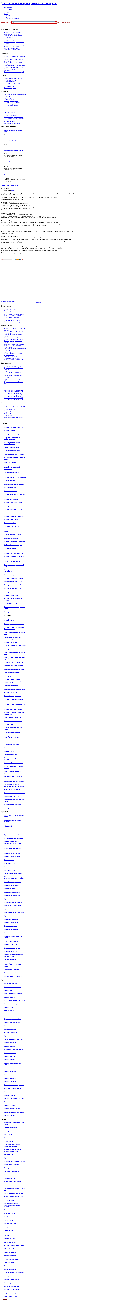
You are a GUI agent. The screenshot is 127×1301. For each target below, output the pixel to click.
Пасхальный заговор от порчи (13, 763)
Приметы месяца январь (12, 895)
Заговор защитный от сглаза (13, 804)
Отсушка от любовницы (11, 112)
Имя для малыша (9, 888)
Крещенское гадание (10, 1029)
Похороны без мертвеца (11, 1227)
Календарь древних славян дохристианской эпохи (12, 1150)
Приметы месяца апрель (12, 853)
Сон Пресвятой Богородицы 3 (13, 396)
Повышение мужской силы (12, 123)
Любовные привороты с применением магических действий (12, 1205)
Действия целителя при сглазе (13, 662)
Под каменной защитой (11, 1293)
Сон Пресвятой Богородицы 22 (13, 390)
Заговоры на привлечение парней (14, 72)
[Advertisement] (38, 280)
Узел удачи (7, 1168)
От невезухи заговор (10, 754)
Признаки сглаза (9, 751)
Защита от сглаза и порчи (12, 789)
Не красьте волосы (9, 99)
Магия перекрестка (9, 121)
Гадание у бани (8, 1007)
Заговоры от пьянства (11, 519)
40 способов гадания (10, 80)
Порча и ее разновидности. (12, 747)
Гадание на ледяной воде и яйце (14, 1085)
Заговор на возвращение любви (13, 117)
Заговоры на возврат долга (12, 49)
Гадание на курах (9, 997)
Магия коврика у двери (11, 1259)
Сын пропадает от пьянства (13, 1276)
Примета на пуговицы (10, 104)
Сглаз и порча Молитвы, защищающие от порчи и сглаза (13, 317)
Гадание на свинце (10, 1053)
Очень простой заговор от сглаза (14, 624)
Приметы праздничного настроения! (11, 825)
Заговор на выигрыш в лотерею (14, 612)
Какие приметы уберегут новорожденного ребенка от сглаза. (12, 964)
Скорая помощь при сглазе (12, 717)
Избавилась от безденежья (12, 113)
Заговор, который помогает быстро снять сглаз (12, 619)
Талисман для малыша (11, 1286)
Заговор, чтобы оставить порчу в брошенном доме (14, 628)
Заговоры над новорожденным (13, 434)
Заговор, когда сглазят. (11, 692)
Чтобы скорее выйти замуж (12, 358)
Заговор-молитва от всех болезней (14, 585)
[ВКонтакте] (13, 259)
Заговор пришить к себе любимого (14, 65)
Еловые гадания (9, 1102)
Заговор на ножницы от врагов (14, 516)
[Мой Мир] (19, 259)
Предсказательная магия (12, 1158)
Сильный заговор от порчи (12, 696)
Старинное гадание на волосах (13, 78)
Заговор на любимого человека (13, 578)
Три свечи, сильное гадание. (13, 1088)
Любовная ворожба (10, 1223)
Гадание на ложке (9, 1025)
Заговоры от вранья (10, 491)
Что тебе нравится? (10, 959)
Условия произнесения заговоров (14, 541)
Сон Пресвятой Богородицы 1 (13, 393)
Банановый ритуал (10, 1238)
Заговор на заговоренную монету (14, 45)
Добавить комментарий (8, 301)
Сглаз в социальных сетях (12, 741)
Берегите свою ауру (10, 1242)
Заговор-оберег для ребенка (12, 526)
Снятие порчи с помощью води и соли (13, 150)
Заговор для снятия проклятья (13, 427)
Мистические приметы (11, 941)
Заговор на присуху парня (12, 450)
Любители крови (9, 1178)
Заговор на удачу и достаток (12, 32)
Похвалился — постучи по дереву (14, 838)
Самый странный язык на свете (14, 1272)
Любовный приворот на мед (13, 581)
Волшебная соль (9, 860)
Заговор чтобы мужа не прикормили (11, 570)
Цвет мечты (8, 1134)
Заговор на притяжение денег (13, 509)
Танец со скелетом (10, 1255)
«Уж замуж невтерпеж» (11, 101)
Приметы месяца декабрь (12, 892)
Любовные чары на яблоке (12, 1185)
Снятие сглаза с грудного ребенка (14, 689)
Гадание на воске (9, 1059)
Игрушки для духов (10, 1269)
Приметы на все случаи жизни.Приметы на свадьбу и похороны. (13, 843)
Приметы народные (10, 944)
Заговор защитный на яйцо (12, 732)
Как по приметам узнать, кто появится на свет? (13, 849)
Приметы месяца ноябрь (12, 932)
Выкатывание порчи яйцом (12, 320)
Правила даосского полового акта (14, 912)
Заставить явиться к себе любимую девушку (12, 438)
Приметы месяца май (11, 922)
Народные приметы (10, 951)
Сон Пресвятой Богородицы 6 (13, 395)
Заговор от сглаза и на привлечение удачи (11, 549)
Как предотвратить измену (12, 1210)
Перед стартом (8, 1283)
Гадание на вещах (9, 1056)
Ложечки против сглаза (11, 744)
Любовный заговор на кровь (13, 545)
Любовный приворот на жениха (14, 454)
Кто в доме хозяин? (10, 973)
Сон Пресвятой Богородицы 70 (13, 399)
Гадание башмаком (10, 1081)
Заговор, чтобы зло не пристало (14, 556)
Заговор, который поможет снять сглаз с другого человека (14, 736)
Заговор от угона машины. (12, 512)
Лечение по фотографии (11, 1289)
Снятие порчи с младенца (12, 672)
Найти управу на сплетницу (12, 1181)
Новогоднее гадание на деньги (13, 1049)
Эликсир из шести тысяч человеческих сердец (12, 1145)
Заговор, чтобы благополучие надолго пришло (13, 36)
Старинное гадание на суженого (14, 1112)
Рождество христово (10, 185)
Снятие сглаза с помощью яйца (14, 669)
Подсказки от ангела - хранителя (13, 366)
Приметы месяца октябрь (12, 835)
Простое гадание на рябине (12, 1019)
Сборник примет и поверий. (12, 102)
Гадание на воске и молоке (12, 987)
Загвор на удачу (9, 575)
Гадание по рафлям (10, 1078)
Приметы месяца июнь (11, 899)
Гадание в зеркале (9, 1105)
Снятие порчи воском (11, 685)
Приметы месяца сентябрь (12, 856)
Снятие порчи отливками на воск (14, 314)
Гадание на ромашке (10, 1091)
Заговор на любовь (10, 523)
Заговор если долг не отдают (13, 592)
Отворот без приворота (11, 447)
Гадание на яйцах (9, 81)
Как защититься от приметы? (13, 976)
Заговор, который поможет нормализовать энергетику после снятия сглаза (14, 680)
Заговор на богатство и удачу (13, 588)
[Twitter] (15, 259)
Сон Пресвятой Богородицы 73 (13, 398)
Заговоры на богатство (11, 538)
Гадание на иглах (9, 86)
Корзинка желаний (10, 870)
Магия (13, 190)
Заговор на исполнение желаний (13, 38)
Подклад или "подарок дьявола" (14, 781)
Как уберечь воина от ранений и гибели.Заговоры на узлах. (14, 560)
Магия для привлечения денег (13, 1196)
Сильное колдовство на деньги (13, 1175)
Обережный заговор (10, 603)
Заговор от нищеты (10, 487)
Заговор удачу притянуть (11, 34)
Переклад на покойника (11, 1279)
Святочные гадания (10, 88)
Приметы (7, 916)
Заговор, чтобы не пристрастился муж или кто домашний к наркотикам (14, 467)
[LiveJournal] (21, 259)
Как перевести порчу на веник (13, 665)
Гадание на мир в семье (11, 1071)
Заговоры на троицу (10, 309)
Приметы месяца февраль (12, 948)
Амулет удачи (8, 1154)
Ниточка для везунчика (11, 48)
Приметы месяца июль (11, 885)
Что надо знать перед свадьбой (13, 105)
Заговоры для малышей (11, 1032)
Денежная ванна (9, 1200)
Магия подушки (9, 1220)
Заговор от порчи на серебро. (12, 315)
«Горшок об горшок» (10, 1213)
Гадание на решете (10, 990)
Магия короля (8, 1141)
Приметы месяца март (11, 909)
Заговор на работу (9, 430)
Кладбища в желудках (11, 1217)
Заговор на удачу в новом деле (13, 46)
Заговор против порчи (11, 676)
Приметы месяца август (11, 929)
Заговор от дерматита (10, 115)
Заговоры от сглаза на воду (12, 322)
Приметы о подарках (10, 926)
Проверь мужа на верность (12, 98)
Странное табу (8, 1230)
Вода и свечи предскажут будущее (14, 1000)
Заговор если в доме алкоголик (13, 553)
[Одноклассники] (17, 259)
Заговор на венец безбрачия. (13, 506)
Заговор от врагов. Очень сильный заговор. (12, 443)
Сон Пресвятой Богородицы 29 (13, 391)
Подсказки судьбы (9, 371)
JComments (38, 302)
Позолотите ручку (9, 863)
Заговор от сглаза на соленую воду (14, 808)
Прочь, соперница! (10, 462)
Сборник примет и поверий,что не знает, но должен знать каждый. (14, 877)
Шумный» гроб (9, 1249)
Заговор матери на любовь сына (14, 484)
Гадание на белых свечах (12, 1108)
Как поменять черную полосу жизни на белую (13, 955)
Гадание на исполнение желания (14, 1098)
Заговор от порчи (9, 480)
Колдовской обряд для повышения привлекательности (14, 119)
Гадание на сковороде (11, 1004)
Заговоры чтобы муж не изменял (13, 67)
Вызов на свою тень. (10, 1296)
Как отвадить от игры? (11, 595)
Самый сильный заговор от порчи (15, 645)
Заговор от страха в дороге (12, 534)
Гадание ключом (9, 85)
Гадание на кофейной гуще (12, 1022)
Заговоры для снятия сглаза (13, 502)
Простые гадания (9, 1095)
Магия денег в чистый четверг (13, 1193)
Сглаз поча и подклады (11, 796)
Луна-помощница (9, 1262)
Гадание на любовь (10, 1042)
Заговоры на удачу (9, 40)
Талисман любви (9, 1266)
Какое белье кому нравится (12, 882)
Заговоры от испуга (10, 724)
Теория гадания (9, 1010)
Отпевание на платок (10, 1127)
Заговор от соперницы (11, 499)
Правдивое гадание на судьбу (13, 83)
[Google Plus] (22, 259)
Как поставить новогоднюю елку (14, 1161)
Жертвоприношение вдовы (12, 1137)
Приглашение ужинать (11, 1036)
